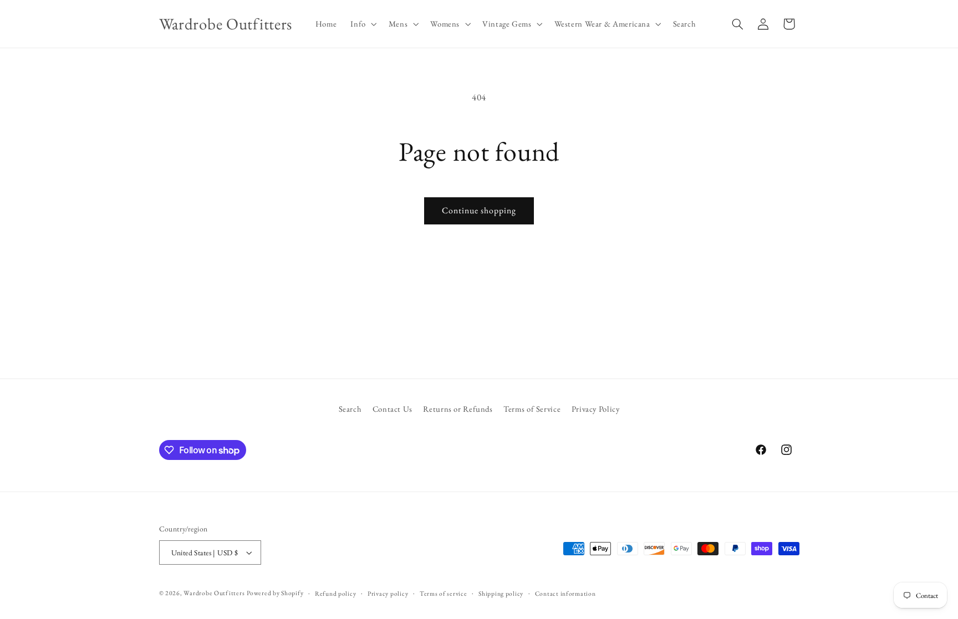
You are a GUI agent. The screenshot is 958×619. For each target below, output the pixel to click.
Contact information (565, 593)
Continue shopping (479, 210)
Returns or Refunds (457, 408)
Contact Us (392, 408)
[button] (362, 24)
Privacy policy (388, 593)
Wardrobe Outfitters (214, 593)
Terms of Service (531, 408)
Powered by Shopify (275, 593)
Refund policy (335, 593)
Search (350, 408)
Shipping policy (500, 593)
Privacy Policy (596, 408)
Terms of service (443, 593)
